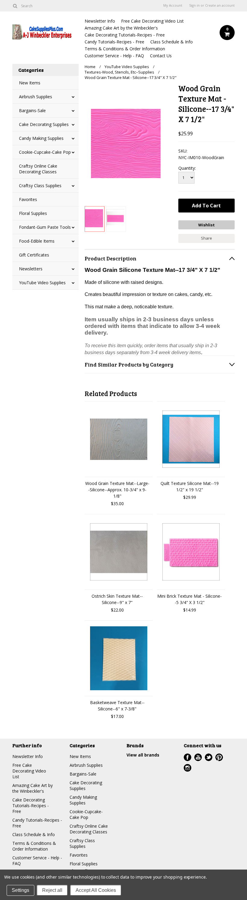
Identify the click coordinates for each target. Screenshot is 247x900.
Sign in (194, 5)
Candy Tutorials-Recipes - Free (114, 42)
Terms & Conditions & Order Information (125, 49)
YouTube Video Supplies (42, 282)
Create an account (220, 5)
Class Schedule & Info (171, 42)
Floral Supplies (33, 213)
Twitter (208, 757)
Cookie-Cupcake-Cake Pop (45, 152)
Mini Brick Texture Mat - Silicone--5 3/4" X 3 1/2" (189, 599)
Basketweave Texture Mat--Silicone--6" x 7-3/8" (117, 706)
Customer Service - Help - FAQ (114, 55)
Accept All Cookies (96, 890)
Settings (20, 890)
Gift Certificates (34, 255)
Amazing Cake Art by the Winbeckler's (121, 28)
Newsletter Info (100, 21)
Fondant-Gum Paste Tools (45, 227)
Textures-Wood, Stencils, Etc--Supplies (119, 72)
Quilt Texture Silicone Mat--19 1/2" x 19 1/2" (190, 486)
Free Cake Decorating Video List (152, 21)
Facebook (187, 757)
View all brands (143, 755)
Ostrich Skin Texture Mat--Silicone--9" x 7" (117, 599)
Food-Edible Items (37, 241)
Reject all (52, 890)
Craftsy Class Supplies (40, 185)
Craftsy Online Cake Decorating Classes (38, 169)
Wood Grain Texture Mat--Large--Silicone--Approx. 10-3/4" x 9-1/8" (117, 489)
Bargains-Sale (32, 110)
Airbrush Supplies (35, 96)
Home (90, 66)
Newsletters (30, 269)
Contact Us (161, 55)
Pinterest (219, 757)
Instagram (187, 768)
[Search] (14, 5)
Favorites (28, 199)
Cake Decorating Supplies (44, 124)
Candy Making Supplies (41, 138)
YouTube (198, 757)
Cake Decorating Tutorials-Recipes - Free (125, 35)
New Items (29, 83)
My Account (172, 5)
